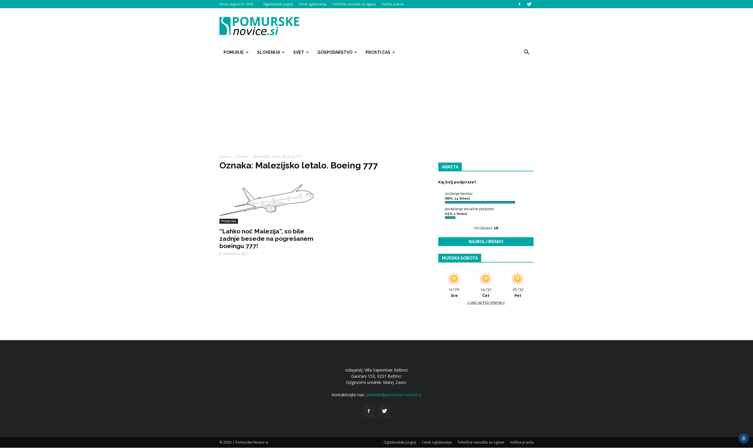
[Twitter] (529, 4)
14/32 (486, 292)
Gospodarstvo (334, 52)
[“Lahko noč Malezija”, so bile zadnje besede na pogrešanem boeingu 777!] (267, 200)
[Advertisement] (376, 103)
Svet (298, 52)
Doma (224, 156)
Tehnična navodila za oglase (354, 4)
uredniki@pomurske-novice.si (394, 394)
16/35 (517, 292)
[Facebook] (519, 4)
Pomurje (234, 52)
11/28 (454, 292)
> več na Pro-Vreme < (486, 302)
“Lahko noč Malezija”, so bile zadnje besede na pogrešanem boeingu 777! (266, 239)
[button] (526, 52)
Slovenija (268, 52)
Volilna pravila (393, 4)
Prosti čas (378, 52)
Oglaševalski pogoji (278, 4)
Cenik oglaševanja (312, 4)
